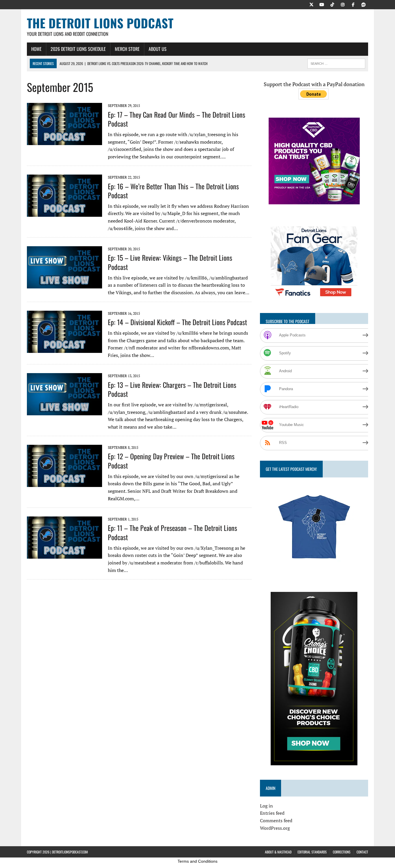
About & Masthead (278, 851)
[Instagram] (342, 4)
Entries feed (272, 813)
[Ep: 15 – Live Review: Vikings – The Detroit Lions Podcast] (64, 284)
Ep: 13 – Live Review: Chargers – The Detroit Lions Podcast (172, 389)
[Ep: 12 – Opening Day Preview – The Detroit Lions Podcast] (64, 483)
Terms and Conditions (197, 861)
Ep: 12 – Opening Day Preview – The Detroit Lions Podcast (171, 460)
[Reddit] (363, 4)
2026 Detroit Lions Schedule (78, 48)
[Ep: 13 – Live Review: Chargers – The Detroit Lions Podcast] (64, 411)
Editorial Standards (312, 851)
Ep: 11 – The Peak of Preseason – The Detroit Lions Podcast (172, 532)
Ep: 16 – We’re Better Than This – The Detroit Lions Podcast (173, 190)
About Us (158, 48)
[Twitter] (311, 4)
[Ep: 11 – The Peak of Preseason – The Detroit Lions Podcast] (64, 555)
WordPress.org (275, 828)
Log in (266, 806)
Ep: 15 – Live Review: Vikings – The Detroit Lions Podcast (170, 262)
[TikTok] (332, 4)
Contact (362, 851)
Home (36, 48)
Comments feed (276, 820)
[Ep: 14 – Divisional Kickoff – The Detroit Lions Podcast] (64, 349)
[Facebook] (353, 4)
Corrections (341, 851)
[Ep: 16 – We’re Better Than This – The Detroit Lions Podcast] (64, 213)
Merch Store (127, 48)
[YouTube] (321, 4)
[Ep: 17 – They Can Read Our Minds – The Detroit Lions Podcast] (64, 141)
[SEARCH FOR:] (336, 62)
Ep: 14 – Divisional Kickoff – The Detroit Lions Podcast (177, 322)
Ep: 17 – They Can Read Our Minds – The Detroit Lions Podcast (176, 119)
